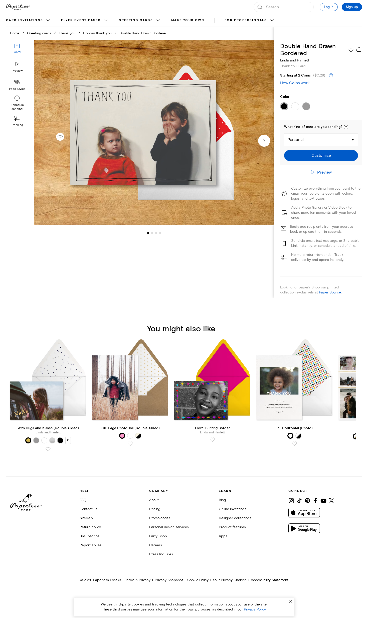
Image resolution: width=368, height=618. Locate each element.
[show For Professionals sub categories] (272, 20)
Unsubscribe (89, 536)
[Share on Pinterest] (307, 500)
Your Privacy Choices (230, 580)
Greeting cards (136, 20)
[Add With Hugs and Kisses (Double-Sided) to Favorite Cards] (48, 449)
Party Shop (158, 536)
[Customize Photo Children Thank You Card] (154, 132)
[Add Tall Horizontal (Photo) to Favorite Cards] (294, 444)
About (154, 500)
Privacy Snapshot (169, 580)
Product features (232, 527)
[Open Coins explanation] (331, 75)
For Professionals (246, 20)
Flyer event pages (81, 20)
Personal (295, 139)
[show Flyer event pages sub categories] (106, 20)
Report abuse (90, 545)
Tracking (17, 125)
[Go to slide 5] (160, 233)
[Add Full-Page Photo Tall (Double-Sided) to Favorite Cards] (130, 444)
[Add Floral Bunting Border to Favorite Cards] (212, 440)
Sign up (352, 7)
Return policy (90, 527)
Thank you (67, 33)
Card (17, 52)
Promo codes (159, 518)
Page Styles (17, 89)
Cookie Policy (198, 580)
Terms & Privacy (137, 580)
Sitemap (86, 518)
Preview (17, 71)
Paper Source (330, 292)
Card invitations (24, 20)
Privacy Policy (255, 609)
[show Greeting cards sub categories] (158, 20)
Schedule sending (17, 107)
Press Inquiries (161, 554)
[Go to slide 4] (156, 233)
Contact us (88, 509)
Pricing (154, 509)
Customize (321, 155)
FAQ (83, 500)
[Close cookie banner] (291, 601)
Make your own (187, 20)
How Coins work (295, 83)
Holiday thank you (97, 33)
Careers (155, 545)
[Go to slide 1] (148, 233)
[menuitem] (28, 21)
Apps (223, 536)
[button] (345, 126)
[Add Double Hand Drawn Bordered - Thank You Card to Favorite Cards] (351, 50)
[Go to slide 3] (152, 233)
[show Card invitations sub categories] (48, 20)
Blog (222, 500)
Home (14, 33)
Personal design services (169, 527)
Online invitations (232, 509)
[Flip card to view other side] (64, 137)
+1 (68, 440)
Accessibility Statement (269, 580)
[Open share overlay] (359, 49)
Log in (328, 7)
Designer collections (235, 518)
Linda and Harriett (294, 60)
